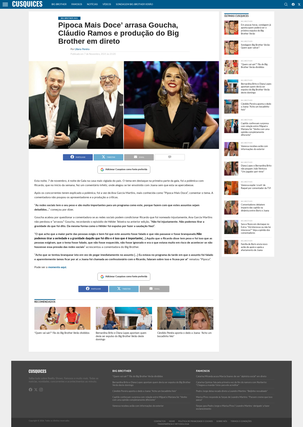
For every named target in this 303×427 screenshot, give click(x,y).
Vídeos (107, 4)
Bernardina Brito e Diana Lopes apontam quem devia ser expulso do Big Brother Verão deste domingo (121, 336)
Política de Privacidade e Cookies (195, 421)
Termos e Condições (241, 421)
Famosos (76, 4)
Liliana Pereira (82, 49)
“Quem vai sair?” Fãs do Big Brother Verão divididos (61, 333)
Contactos (160, 421)
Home (172, 421)
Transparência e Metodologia (173, 424)
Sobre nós (221, 421)
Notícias (92, 4)
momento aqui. (57, 267)
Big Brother (59, 4)
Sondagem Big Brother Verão (134, 4)
